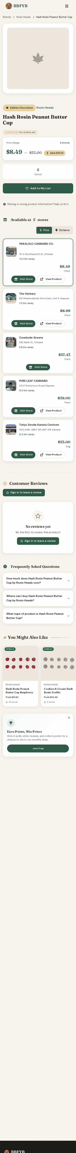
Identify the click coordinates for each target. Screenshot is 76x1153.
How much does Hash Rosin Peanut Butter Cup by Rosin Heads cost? (34, 580)
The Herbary (27, 293)
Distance (64, 230)
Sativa (38, 1126)
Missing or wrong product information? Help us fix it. (38, 204)
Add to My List (40, 188)
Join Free (38, 748)
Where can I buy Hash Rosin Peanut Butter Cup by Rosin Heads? (34, 598)
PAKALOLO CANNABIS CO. (36, 244)
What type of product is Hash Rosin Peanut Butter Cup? (35, 616)
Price (46, 230)
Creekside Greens (31, 337)
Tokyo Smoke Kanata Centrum (39, 425)
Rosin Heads (23, 17)
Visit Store (26, 279)
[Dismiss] (68, 717)
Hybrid (38, 1134)
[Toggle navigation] (66, 6)
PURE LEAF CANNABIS (33, 381)
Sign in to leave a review (26, 492)
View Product (54, 279)
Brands (7, 17)
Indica (38, 1117)
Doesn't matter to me (38, 1143)
